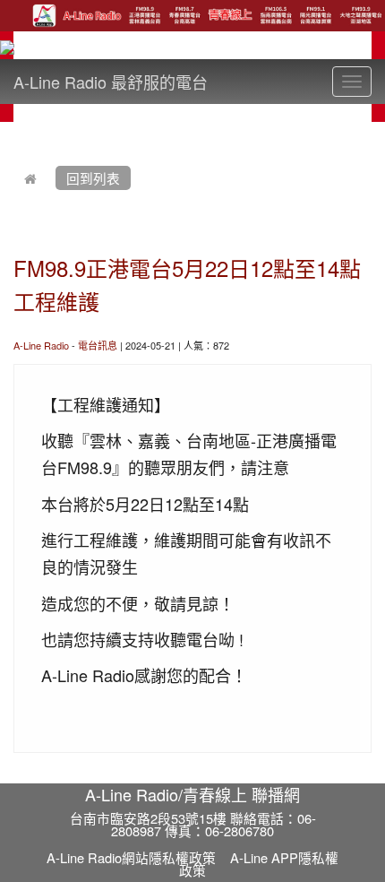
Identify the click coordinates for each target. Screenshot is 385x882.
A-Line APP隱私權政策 (258, 864)
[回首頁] (30, 178)
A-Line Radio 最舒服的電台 (110, 81)
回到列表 (93, 178)
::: (17, 132)
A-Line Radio (41, 345)
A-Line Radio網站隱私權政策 (131, 857)
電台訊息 (97, 345)
